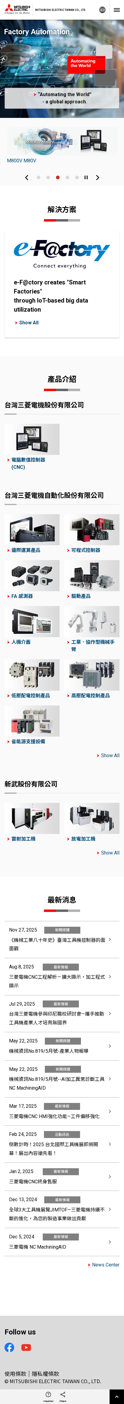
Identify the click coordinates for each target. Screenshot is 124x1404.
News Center (105, 1265)
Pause (86, 177)
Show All (29, 323)
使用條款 (15, 1373)
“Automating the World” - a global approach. (64, 98)
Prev (26, 177)
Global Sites (102, 10)
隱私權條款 (45, 1373)
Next (97, 177)
